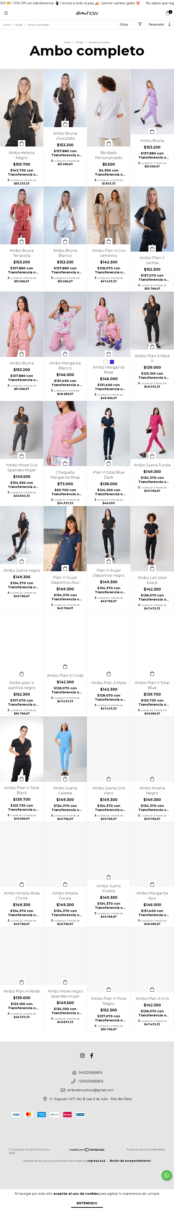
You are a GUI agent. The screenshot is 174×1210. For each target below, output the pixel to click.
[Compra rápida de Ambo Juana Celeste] (65, 779)
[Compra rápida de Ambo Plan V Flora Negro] (109, 989)
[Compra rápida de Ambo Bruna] (152, 131)
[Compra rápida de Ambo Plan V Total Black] (22, 778)
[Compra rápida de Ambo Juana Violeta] (109, 876)
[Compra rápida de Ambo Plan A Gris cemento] (109, 241)
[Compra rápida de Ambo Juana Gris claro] (109, 779)
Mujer (19, 24)
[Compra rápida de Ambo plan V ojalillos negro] (22, 673)
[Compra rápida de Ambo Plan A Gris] (152, 989)
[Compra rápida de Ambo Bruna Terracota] (22, 241)
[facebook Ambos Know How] (91, 1056)
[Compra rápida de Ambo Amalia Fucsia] (65, 884)
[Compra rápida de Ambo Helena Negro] (22, 143)
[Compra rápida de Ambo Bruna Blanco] (65, 241)
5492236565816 (90, 1073)
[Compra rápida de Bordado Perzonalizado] (109, 143)
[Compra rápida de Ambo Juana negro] (22, 561)
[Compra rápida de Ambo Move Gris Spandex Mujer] (22, 455)
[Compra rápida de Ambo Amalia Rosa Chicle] (22, 884)
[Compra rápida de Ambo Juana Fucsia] (152, 455)
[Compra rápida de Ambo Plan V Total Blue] (152, 673)
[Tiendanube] (87, 1150)
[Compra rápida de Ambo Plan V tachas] (152, 248)
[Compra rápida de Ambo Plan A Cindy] (65, 666)
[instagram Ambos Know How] (82, 1056)
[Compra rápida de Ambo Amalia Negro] (152, 779)
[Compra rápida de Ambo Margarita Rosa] (109, 354)
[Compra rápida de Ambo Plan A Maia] (109, 673)
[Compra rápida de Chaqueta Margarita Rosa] (65, 463)
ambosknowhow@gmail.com (90, 1090)
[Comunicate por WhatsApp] (167, 1175)
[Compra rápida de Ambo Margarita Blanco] (65, 354)
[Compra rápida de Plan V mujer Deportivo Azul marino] (65, 568)
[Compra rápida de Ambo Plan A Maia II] (152, 346)
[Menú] (6, 13)
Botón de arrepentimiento (130, 1160)
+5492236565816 (90, 1081)
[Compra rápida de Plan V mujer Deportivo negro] (109, 561)
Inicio (6, 24)
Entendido (87, 1203)
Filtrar (124, 25)
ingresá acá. (96, 1160)
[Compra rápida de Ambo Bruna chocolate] (65, 124)
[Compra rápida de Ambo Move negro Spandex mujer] (65, 982)
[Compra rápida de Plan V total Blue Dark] (109, 463)
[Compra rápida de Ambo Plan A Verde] (22, 982)
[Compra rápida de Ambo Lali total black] (152, 568)
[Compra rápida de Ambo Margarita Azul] (152, 884)
